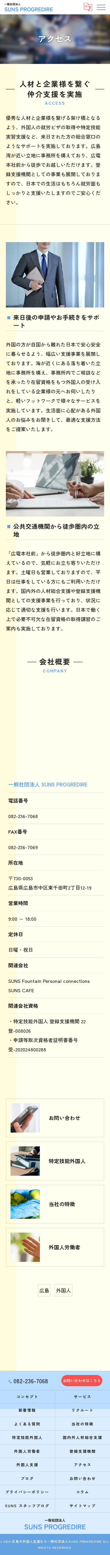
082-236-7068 (23, 816)
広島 (44, 1290)
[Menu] (101, 7)
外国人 (63, 1290)
